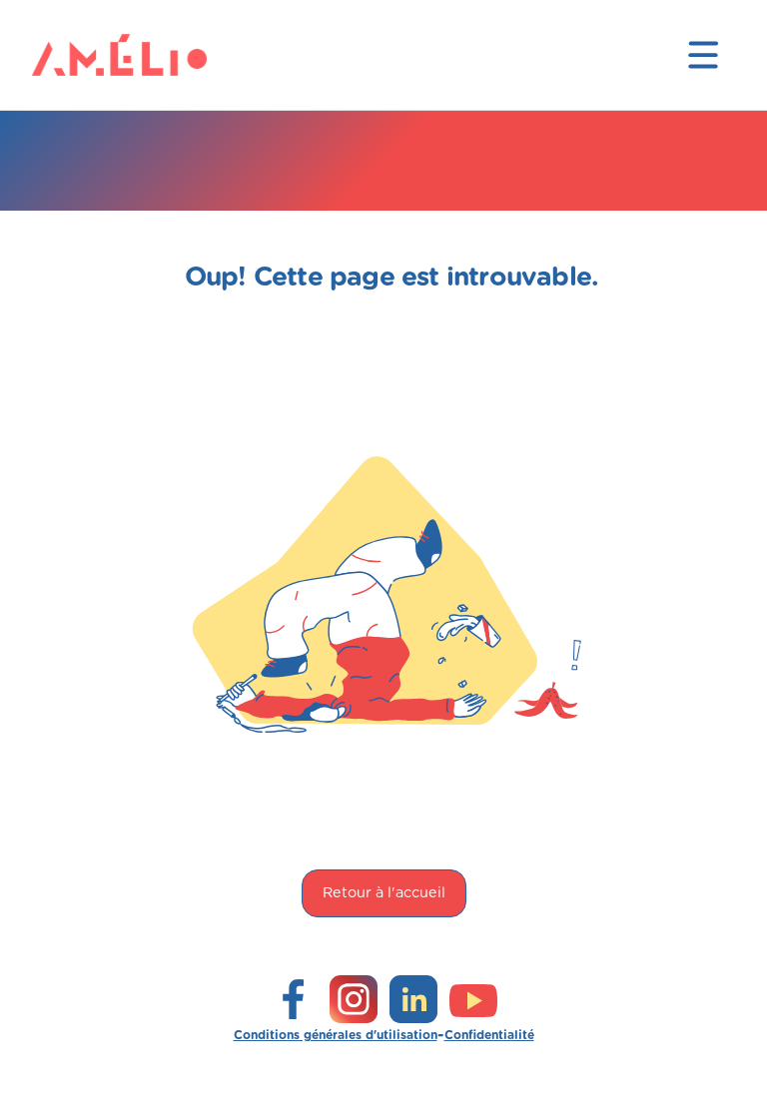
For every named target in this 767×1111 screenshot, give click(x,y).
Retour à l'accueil (384, 892)
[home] (72, 55)
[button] (703, 55)
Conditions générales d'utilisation (335, 1035)
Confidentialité (489, 1035)
